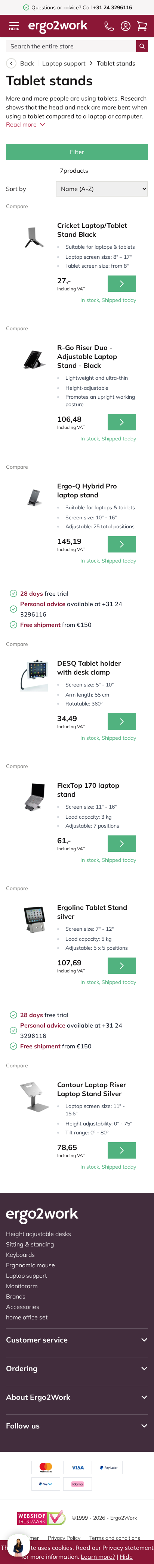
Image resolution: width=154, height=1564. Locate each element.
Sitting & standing (30, 1244)
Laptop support (64, 63)
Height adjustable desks (38, 1233)
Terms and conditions (114, 1538)
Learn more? (98, 1556)
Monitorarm (22, 1286)
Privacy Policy (64, 1538)
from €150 (56, 624)
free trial (44, 593)
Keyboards (20, 1254)
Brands (15, 1296)
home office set (26, 1317)
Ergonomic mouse (30, 1265)
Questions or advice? (56, 7)
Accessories (22, 1306)
